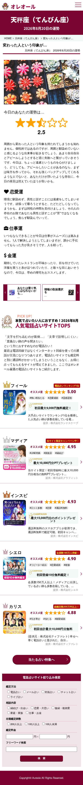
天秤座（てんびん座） (41, 19)
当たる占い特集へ (41, 659)
